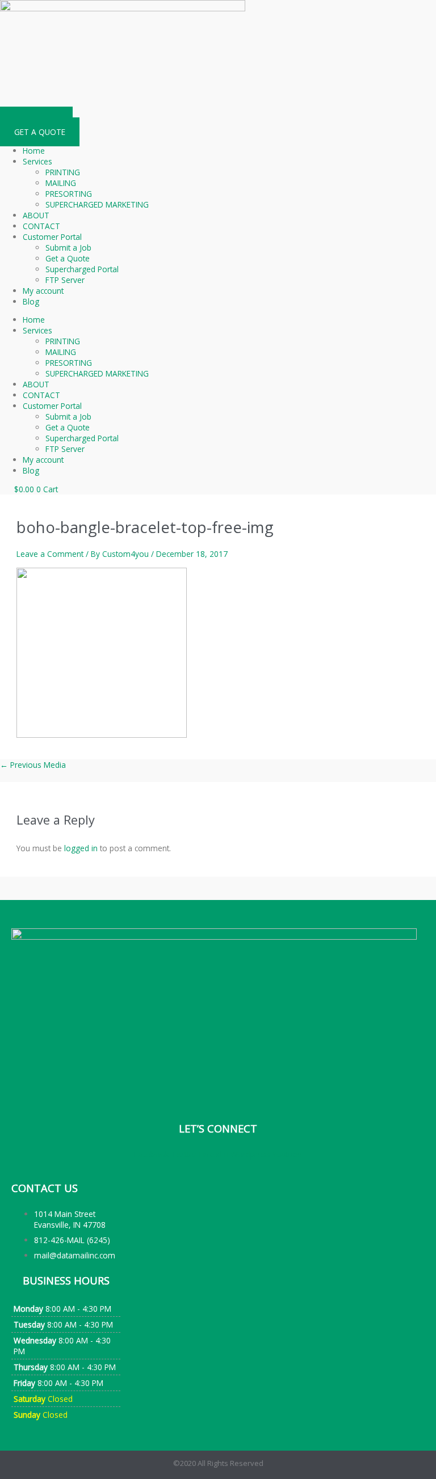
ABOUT (36, 215)
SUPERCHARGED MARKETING (97, 204)
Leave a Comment (49, 553)
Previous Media (33, 764)
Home (34, 150)
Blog (31, 301)
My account (43, 290)
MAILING (60, 183)
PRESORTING (68, 193)
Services (37, 161)
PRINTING (62, 172)
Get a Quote (67, 258)
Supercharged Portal (82, 269)
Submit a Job (68, 247)
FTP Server (65, 279)
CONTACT (41, 226)
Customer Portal (52, 236)
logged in (81, 848)
